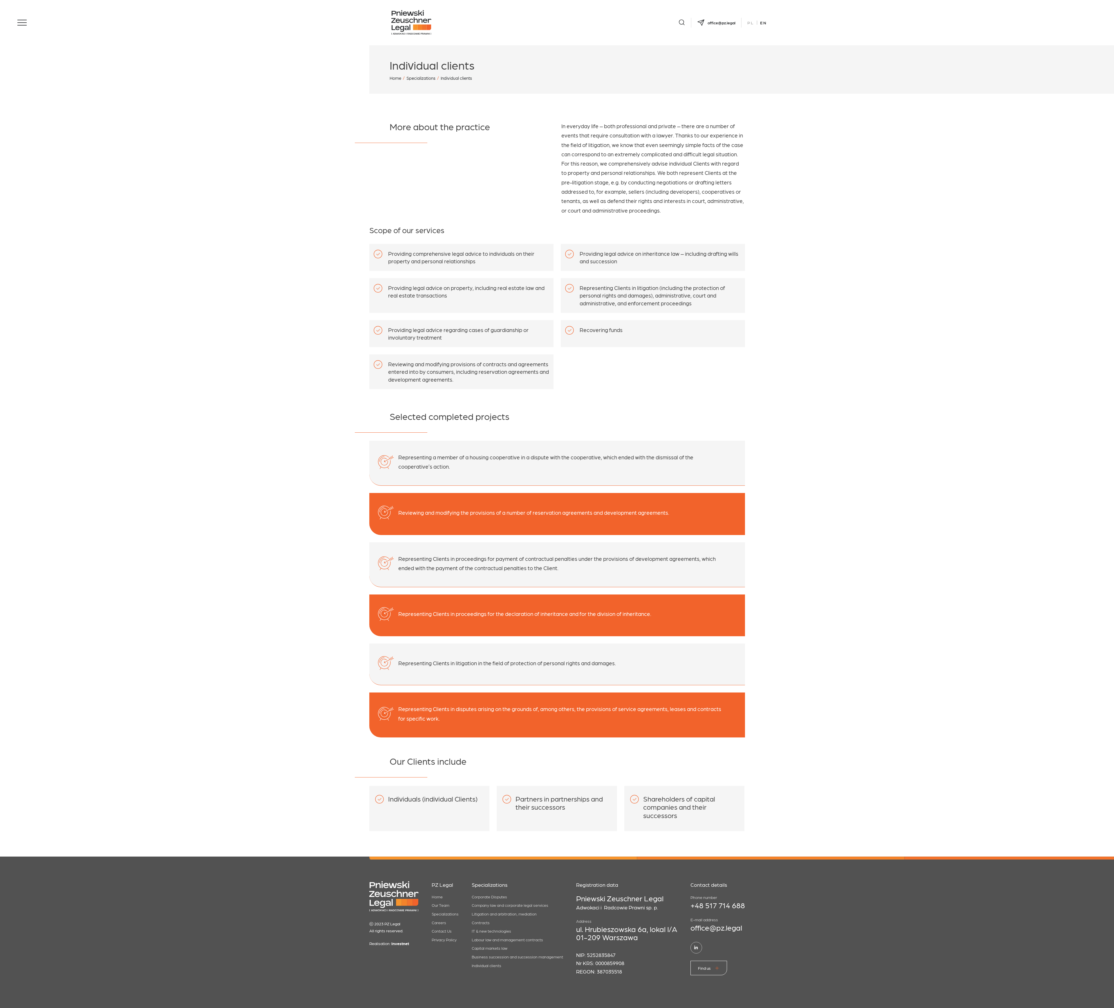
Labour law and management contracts (507, 939)
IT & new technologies (491, 931)
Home (395, 78)
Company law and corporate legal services (510, 905)
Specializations (420, 78)
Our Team (440, 905)
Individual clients (486, 965)
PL (750, 22)
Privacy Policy (444, 939)
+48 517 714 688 (717, 905)
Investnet (400, 943)
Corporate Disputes (489, 896)
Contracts (481, 922)
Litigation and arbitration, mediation (504, 913)
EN (763, 22)
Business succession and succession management (517, 956)
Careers (439, 922)
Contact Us (442, 931)
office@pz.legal (716, 927)
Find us (704, 968)
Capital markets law (489, 948)
